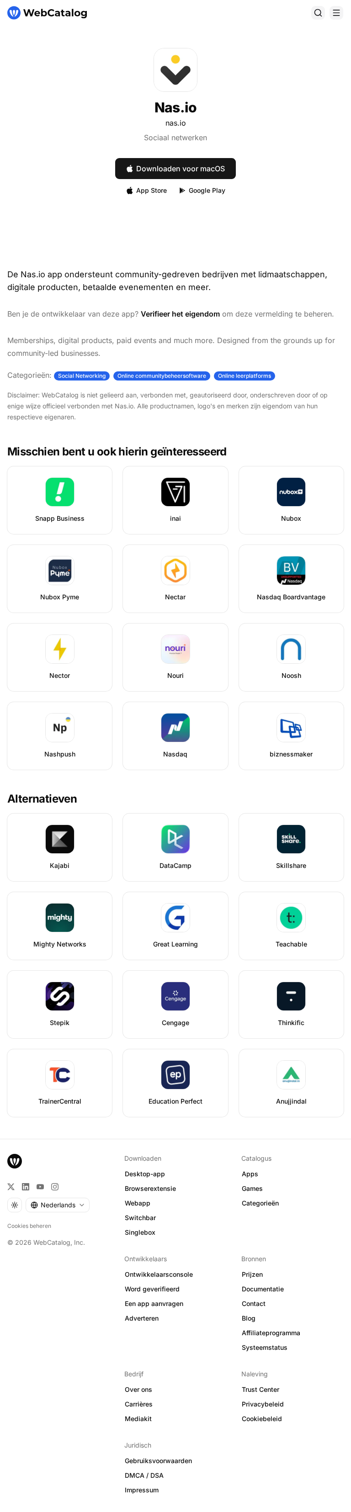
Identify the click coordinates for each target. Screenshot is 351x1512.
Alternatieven (42, 798)
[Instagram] (54, 1186)
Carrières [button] (139, 1404)
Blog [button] (248, 1318)
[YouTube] (40, 1186)
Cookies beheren (29, 1225)
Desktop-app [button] (145, 1174)
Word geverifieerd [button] (152, 1289)
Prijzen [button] (252, 1274)
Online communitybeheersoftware (161, 375)
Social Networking (82, 375)
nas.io (175, 122)
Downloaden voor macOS (180, 168)
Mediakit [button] (138, 1418)
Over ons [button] (138, 1389)
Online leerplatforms (244, 375)
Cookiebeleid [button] (262, 1418)
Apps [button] (250, 1174)
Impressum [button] (142, 1490)
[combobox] (58, 1205)
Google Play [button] (207, 190)
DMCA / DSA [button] (144, 1475)
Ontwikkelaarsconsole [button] (159, 1274)
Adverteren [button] (142, 1318)
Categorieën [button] (260, 1203)
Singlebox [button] (140, 1232)
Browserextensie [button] (150, 1188)
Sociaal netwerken (175, 137)
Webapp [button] (137, 1203)
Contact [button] (254, 1303)
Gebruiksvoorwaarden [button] (158, 1460)
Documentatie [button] (263, 1289)
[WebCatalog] (14, 1161)
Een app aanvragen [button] (154, 1303)
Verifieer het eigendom (180, 313)
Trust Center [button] (260, 1389)
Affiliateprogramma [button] (271, 1333)
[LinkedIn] (25, 1186)
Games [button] (252, 1188)
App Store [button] (151, 190)
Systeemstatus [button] (264, 1347)
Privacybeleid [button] (263, 1404)
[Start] (47, 12)
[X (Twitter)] (11, 1186)
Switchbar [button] (140, 1217)
